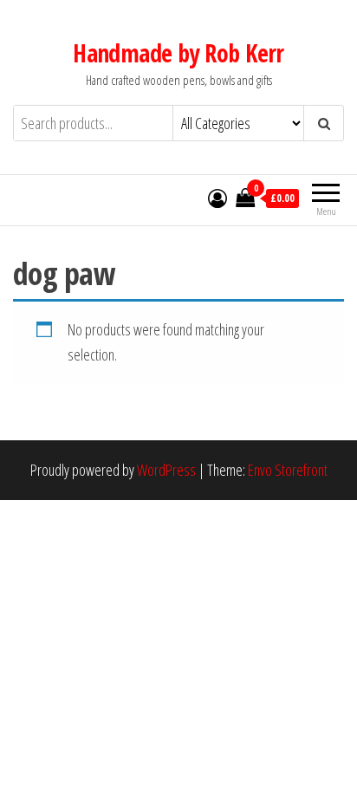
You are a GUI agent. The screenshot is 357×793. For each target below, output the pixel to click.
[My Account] (217, 198)
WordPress (166, 469)
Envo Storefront (288, 469)
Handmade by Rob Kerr (178, 52)
